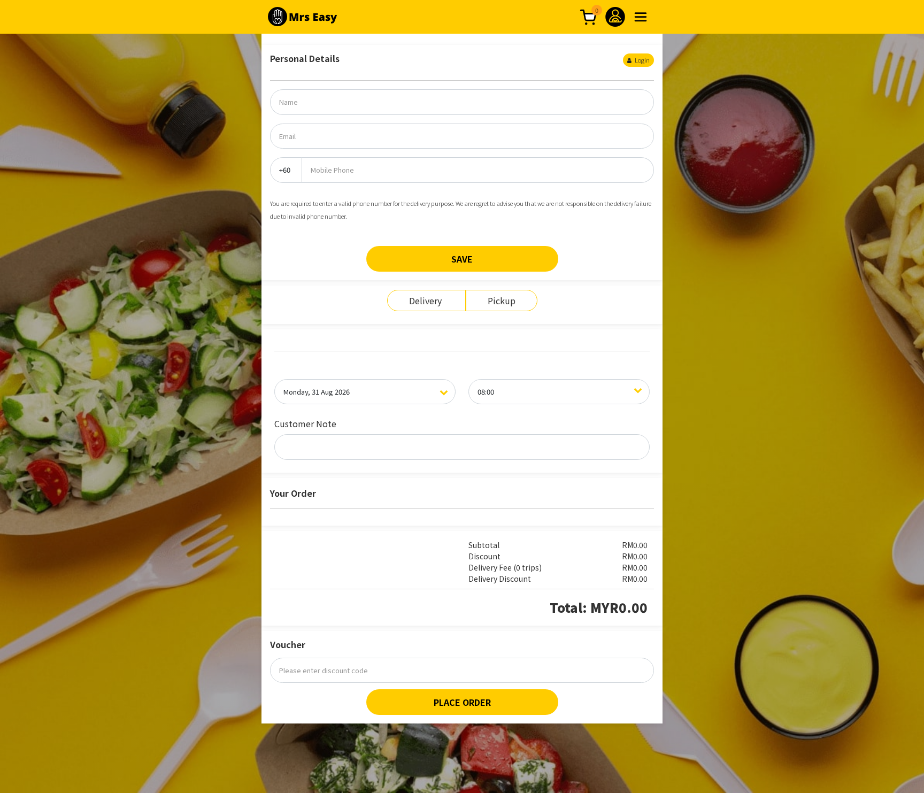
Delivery (426, 300)
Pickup (501, 300)
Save (462, 258)
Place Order (462, 702)
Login (642, 60)
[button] (641, 17)
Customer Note (305, 423)
